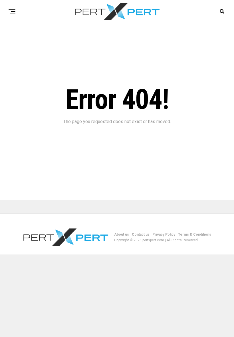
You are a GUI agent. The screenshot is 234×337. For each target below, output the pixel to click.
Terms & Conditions (194, 234)
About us (121, 234)
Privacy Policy (163, 234)
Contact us (141, 234)
